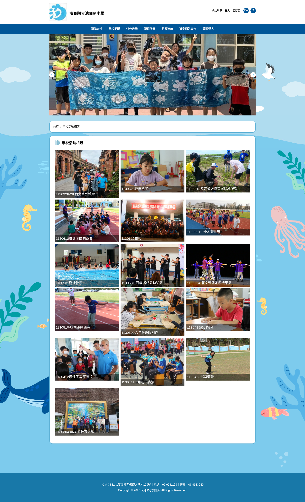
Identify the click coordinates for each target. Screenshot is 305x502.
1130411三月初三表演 (137, 382)
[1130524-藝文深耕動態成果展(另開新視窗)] (218, 265)
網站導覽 (217, 10)
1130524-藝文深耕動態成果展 (209, 283)
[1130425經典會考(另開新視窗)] (218, 309)
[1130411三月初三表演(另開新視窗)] (152, 362)
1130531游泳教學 (69, 283)
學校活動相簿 (71, 126)
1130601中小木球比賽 (203, 232)
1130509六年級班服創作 (139, 333)
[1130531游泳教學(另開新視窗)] (87, 265)
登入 (227, 10)
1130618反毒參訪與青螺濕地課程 (212, 189)
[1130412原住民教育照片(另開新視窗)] (87, 359)
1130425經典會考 (200, 327)
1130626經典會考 (134, 189)
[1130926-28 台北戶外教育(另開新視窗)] (87, 174)
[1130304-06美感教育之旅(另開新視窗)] (87, 412)
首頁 (56, 126)
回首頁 (236, 10)
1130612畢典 (131, 238)
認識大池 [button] (96, 28)
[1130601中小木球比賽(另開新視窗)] (218, 217)
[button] (253, 10)
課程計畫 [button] (149, 28)
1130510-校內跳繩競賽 (73, 327)
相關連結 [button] (167, 28)
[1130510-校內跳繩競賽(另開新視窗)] (87, 309)
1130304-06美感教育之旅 (75, 432)
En (246, 10)
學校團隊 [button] (114, 28)
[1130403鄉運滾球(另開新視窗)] (218, 359)
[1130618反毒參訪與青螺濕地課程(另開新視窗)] (218, 171)
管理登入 (208, 28)
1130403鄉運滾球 (200, 377)
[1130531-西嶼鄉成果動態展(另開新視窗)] (152, 265)
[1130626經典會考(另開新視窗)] (152, 171)
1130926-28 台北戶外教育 (75, 194)
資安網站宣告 (187, 28)
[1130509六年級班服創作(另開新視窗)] (152, 312)
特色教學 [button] (132, 28)
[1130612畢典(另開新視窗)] (152, 221)
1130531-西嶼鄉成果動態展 (142, 283)
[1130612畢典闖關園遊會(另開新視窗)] (87, 221)
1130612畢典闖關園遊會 (74, 238)
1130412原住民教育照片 (74, 377)
